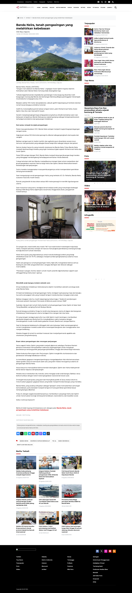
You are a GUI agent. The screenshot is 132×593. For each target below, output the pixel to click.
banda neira (24, 441)
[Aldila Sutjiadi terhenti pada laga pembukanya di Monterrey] (88, 41)
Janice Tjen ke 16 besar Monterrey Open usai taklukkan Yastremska (102, 31)
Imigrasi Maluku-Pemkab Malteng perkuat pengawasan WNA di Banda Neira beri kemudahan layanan (48, 474)
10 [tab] (112, 213)
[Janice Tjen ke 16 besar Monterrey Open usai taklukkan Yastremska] (88, 32)
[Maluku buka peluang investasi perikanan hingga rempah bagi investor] (26, 462)
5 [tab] (105, 183)
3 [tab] (100, 183)
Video (87, 186)
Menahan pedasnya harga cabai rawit (98, 272)
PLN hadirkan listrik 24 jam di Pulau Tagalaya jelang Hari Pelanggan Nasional (104, 119)
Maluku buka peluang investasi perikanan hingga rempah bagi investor (25, 473)
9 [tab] (109, 213)
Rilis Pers (56, 2)
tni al (54, 441)
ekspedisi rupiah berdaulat (40, 441)
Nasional (45, 7)
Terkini (35, 2)
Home (38, 7)
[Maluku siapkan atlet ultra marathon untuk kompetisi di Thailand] (88, 148)
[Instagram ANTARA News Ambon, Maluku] (105, 2)
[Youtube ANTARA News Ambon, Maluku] (109, 2)
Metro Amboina (61, 7)
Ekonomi (76, 7)
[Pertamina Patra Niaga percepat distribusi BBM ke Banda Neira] (72, 491)
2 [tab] (97, 183)
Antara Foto (28, 2)
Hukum (70, 7)
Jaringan (96, 557)
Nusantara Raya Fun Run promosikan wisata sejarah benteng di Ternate (96, 110)
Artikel (83, 7)
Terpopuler (42, 2)
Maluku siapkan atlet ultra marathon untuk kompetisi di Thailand (104, 147)
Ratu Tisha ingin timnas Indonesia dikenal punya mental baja (102, 71)
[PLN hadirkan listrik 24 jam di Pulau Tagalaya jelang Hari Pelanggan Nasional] (88, 120)
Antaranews (20, 2)
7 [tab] (104, 213)
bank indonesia (63, 441)
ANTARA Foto (97, 576)
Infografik (89, 215)
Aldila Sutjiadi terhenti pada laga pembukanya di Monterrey (103, 40)
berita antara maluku (25, 444)
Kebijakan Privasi (98, 563)
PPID (94, 582)
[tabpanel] (100, 171)
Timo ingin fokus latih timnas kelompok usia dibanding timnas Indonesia (104, 62)
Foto (86, 156)
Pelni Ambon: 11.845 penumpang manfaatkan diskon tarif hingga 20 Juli (48, 528)
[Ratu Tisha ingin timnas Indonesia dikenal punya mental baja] (88, 72)
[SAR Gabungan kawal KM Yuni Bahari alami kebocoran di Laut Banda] (49, 491)
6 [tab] (101, 213)
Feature (70, 566)
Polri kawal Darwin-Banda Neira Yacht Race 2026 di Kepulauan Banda (70, 473)
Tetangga (96, 7)
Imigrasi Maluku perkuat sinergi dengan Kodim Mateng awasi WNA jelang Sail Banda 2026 (25, 502)
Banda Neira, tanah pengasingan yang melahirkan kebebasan (52, 18)
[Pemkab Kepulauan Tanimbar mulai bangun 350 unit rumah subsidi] (88, 139)
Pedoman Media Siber (100, 569)
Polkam (103, 7)
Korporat (96, 579)
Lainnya (109, 7)
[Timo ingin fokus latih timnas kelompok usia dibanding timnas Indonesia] (88, 63)
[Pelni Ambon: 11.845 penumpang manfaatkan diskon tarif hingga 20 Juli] (49, 518)
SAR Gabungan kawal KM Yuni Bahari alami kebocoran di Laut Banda (48, 501)
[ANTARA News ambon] (25, 7)
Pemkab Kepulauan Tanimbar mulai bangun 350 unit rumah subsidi (104, 138)
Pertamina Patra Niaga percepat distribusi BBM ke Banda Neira (71, 501)
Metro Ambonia (47, 560)
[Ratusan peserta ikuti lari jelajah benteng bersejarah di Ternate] (88, 129)
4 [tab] (103, 183)
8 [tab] (107, 213)
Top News (49, 2)
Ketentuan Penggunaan (101, 560)
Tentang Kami (98, 566)
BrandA (95, 572)
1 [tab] (95, 183)
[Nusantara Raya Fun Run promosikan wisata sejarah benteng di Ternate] (100, 95)
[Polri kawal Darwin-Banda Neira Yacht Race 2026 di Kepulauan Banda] (72, 462)
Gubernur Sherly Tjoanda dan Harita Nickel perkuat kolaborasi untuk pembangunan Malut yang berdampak (104, 51)
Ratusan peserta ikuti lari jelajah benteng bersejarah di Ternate (104, 129)
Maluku (52, 7)
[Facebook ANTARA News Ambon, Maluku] (98, 2)
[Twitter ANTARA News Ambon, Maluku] (102, 2)
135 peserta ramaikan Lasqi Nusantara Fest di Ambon (98, 205)
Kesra (89, 7)
